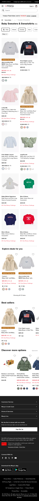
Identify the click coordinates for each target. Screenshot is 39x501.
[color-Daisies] (24, 169)
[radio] (3, 80)
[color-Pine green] (18, 388)
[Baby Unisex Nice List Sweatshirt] (28, 183)
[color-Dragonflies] (27, 169)
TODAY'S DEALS (6, 1)
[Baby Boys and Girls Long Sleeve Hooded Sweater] (10, 183)
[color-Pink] (24, 127)
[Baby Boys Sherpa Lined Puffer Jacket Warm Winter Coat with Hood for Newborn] (24, 363)
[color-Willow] (22, 169)
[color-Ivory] (22, 127)
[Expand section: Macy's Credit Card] (19, 406)
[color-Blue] (27, 127)
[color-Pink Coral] (37, 388)
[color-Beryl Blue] (3, 169)
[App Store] (6, 470)
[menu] (2, 6)
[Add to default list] (16, 254)
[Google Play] (21, 470)
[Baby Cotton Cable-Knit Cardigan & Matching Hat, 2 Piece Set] (10, 95)
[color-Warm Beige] (21, 388)
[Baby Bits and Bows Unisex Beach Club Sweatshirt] (28, 219)
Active (28, 16)
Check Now (22, 447)
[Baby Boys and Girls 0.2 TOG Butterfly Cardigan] (28, 142)
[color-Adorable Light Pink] (3, 124)
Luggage (33, 16)
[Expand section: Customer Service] (19, 402)
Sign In (32, 6)
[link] (10, 71)
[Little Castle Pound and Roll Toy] (8, 363)
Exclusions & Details (13, 447)
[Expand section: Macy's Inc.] (19, 416)
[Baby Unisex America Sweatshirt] (10, 219)
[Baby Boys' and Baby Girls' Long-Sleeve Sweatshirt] (10, 48)
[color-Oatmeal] (30, 169)
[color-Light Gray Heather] (3, 80)
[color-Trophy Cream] (9, 169)
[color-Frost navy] (34, 388)
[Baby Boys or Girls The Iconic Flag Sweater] (28, 48)
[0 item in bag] (36, 6)
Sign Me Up (19, 429)
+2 (33, 169)
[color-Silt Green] (6, 80)
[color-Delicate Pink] (6, 169)
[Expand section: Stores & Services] (19, 411)
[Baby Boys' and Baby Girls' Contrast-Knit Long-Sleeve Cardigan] (10, 142)
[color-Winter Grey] (24, 388)
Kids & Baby (8, 20)
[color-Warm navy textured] (27, 388)
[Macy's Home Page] (9, 6)
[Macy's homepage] (2, 20)
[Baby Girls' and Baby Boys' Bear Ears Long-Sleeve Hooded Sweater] (28, 95)
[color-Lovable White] (6, 124)
